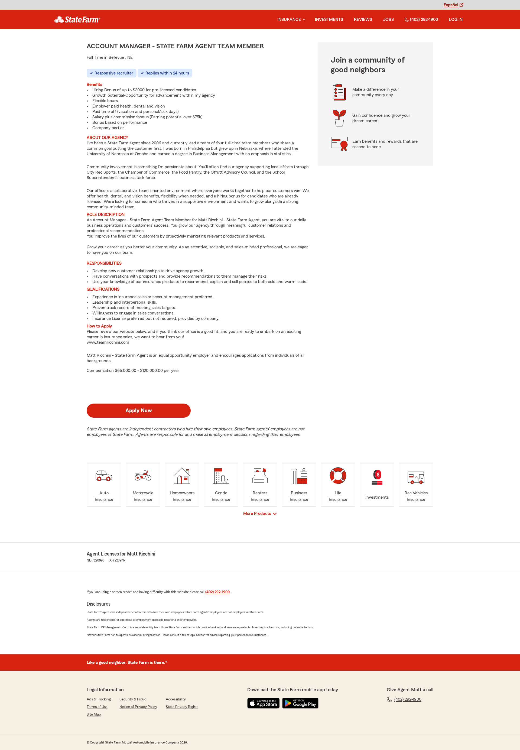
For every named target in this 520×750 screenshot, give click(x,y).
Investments (329, 19)
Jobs (388, 19)
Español (451, 5)
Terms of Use (97, 707)
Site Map (94, 714)
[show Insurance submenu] (303, 19)
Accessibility (176, 699)
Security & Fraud (133, 699)
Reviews (363, 19)
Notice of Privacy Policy (138, 707)
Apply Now (138, 410)
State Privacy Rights (182, 707)
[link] (77, 19)
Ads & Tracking (99, 699)
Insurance (289, 19)
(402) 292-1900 (424, 19)
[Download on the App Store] (263, 703)
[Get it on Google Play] (300, 703)
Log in (456, 19)
